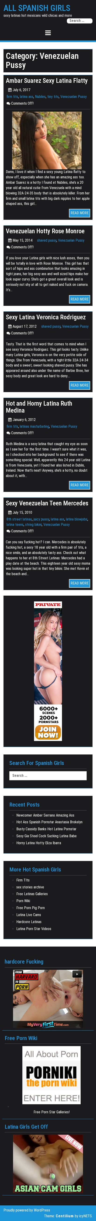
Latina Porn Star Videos (33, 929)
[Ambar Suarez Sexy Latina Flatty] (48, 140)
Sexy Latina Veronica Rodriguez (46, 317)
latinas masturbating (34, 426)
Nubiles (40, 96)
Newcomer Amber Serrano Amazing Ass (45, 815)
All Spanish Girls (36, 8)
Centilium (65, 1216)
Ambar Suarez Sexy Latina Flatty (47, 80)
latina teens (15, 524)
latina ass (26, 96)
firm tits (12, 96)
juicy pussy (41, 519)
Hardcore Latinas (28, 922)
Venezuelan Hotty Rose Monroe (45, 231)
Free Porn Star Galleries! (52, 1112)
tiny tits (53, 96)
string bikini (33, 524)
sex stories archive (30, 887)
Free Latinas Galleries (32, 894)
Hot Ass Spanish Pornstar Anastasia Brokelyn (49, 822)
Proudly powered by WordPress (26, 1210)
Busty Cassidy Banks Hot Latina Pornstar (46, 829)
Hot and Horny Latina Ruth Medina (39, 407)
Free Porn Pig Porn (30, 908)
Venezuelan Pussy (73, 96)
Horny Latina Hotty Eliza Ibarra (38, 843)
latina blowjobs (76, 519)
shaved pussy (46, 240)
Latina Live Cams (28, 915)
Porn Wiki (23, 901)
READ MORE (80, 213)
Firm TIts (23, 880)
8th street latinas (19, 519)
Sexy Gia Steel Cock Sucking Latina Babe (46, 836)
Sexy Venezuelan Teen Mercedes (47, 503)
